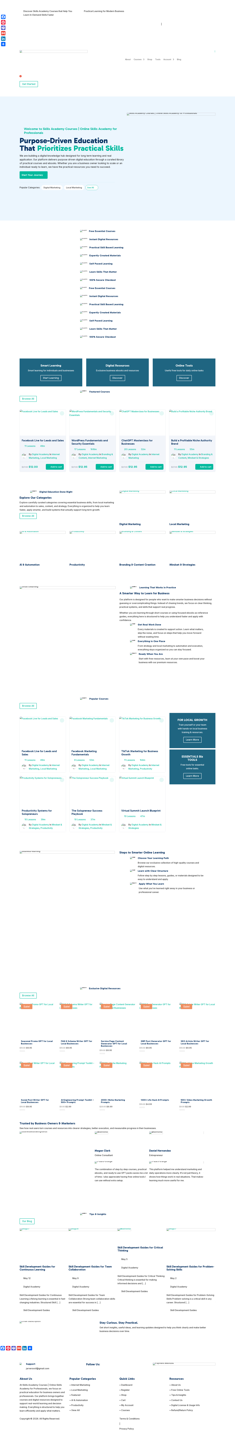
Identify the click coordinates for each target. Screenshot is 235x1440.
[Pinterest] (3, 22)
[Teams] (3, 27)
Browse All (28, 398)
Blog (179, 59)
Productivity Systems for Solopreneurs (37, 812)
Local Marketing (74, 187)
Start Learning (51, 378)
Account (167, 59)
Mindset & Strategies (198, 457)
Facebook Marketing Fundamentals (84, 753)
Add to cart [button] (37, 1049)
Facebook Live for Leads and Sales (43, 440)
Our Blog (27, 1221)
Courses (138, 59)
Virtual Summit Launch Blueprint (141, 810)
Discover (117, 378)
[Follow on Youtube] (100, 1371)
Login (164, 29)
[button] (80, 11)
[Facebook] (3, 17)
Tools (157, 59)
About (128, 59)
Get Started (28, 84)
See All (90, 187)
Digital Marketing (52, 187)
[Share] (3, 44)
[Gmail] (3, 33)
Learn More (192, 739)
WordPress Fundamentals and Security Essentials (90, 442)
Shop (149, 59)
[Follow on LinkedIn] (105, 1371)
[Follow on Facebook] (88, 1371)
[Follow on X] (94, 1371)
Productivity (146, 768)
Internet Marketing (97, 457)
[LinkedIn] (3, 38)
